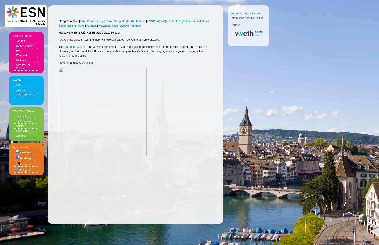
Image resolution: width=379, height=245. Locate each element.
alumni (20, 126)
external (21, 89)
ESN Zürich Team (23, 111)
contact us (22, 130)
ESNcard (21, 55)
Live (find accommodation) (192, 21)
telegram (25, 170)
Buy (82, 21)
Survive (124, 25)
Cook (109, 21)
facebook (25, 158)
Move (81, 25)
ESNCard (153, 21)
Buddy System (24, 45)
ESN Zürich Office (246, 13)
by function (22, 116)
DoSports (119, 21)
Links (171, 21)
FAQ (18, 50)
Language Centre (74, 46)
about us (21, 135)
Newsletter (104, 25)
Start (76, 21)
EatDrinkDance (136, 21)
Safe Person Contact (23, 67)
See (115, 25)
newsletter (26, 152)
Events (17, 79)
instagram (26, 164)
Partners (21, 60)
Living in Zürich (22, 36)
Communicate (95, 21)
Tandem (21, 41)
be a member (24, 121)
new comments (25, 94)
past (18, 84)
